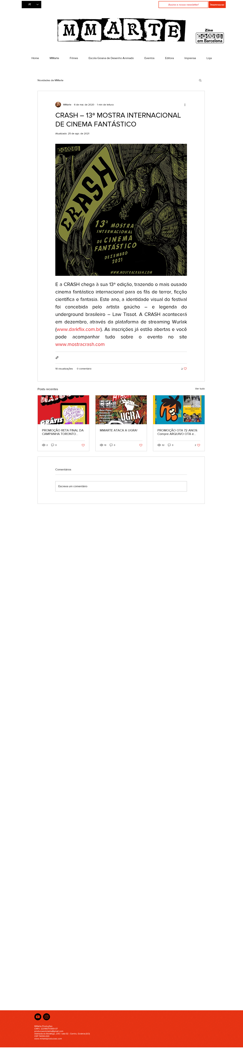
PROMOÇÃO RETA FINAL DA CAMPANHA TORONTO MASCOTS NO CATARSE (63, 432)
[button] (200, 80)
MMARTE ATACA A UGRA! (118, 430)
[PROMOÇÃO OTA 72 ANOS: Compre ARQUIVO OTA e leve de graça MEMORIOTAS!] (179, 409)
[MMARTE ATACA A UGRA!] (121, 409)
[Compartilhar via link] (57, 357)
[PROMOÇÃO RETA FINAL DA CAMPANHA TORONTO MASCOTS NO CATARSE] (63, 409)
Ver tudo (200, 388)
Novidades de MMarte (50, 80)
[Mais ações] (185, 104)
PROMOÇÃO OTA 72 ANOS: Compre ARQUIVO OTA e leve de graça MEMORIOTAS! (178, 432)
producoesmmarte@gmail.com (48, 1031)
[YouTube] (37, 1016)
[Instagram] (46, 1016)
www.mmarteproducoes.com (48, 1038)
